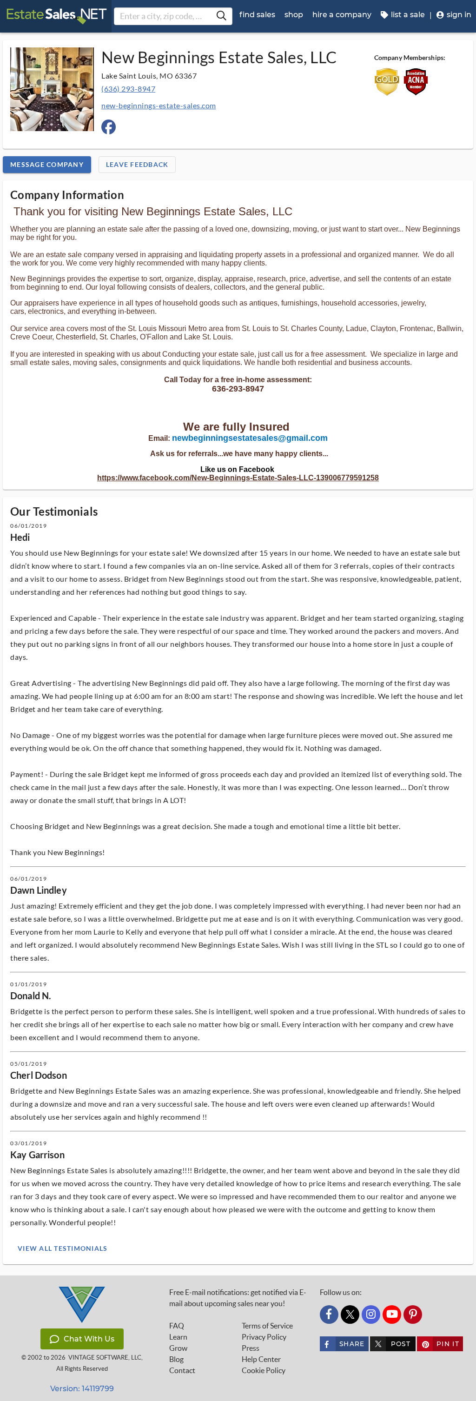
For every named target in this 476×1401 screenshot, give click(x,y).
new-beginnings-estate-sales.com (158, 105)
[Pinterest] (412, 1314)
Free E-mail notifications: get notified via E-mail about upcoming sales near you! (237, 1298)
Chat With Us (89, 1339)
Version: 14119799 (82, 1388)
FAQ (176, 1325)
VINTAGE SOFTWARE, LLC (104, 1357)
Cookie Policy (263, 1370)
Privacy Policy (264, 1337)
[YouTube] (392, 1314)
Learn (178, 1337)
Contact (182, 1370)
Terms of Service (267, 1325)
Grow (178, 1348)
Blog (176, 1359)
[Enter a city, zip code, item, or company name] (221, 16)
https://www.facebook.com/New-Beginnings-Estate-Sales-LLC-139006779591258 (238, 478)
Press (250, 1348)
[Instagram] (371, 1314)
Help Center (261, 1359)
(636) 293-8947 (128, 88)
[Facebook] (329, 1314)
